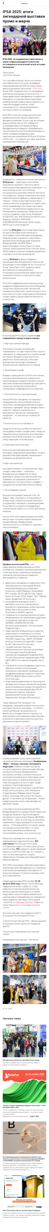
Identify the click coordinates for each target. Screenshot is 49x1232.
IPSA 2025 (37, 89)
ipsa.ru (19, 905)
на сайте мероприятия (23, 902)
